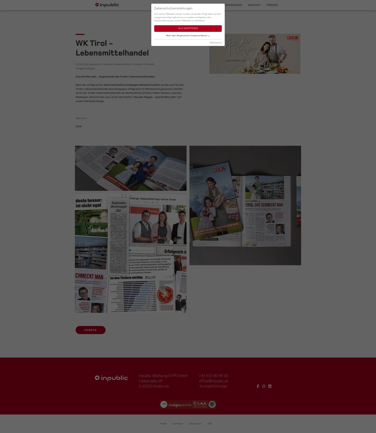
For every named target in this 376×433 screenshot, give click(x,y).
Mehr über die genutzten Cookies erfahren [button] (186, 35)
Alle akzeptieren (188, 28)
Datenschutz (216, 42)
